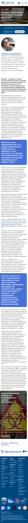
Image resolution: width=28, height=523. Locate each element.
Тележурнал (21, 494)
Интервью (20, 469)
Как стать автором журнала (3, 462)
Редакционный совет (4, 478)
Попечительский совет (5, 474)
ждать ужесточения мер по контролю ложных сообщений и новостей (13, 222)
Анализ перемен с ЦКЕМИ (22, 491)
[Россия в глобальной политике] (7, 3)
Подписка (12, 464)
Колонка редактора (20, 464)
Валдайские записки (21, 476)
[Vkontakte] (19, 508)
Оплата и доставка (12, 472)
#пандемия (5, 444)
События (12, 482)
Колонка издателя (20, 461)
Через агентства (13, 480)
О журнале (4, 458)
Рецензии (20, 474)
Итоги (11, 486)
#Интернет (4, 443)
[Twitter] (14, 508)
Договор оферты (14, 475)
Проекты (20, 479)
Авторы (3, 471)
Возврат (12, 478)
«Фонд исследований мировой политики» (4, 467)
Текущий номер (13, 462)
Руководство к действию (21, 488)
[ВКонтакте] (26, 451)
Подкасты (20, 485)
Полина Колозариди (11, 53)
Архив (11, 458)
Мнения (3, 20)
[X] (24, 451)
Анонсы (11, 484)
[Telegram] (8, 508)
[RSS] (25, 508)
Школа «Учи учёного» (21, 482)
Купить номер (13, 470)
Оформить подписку (12, 467)
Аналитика (21, 458)
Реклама (3, 486)
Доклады (20, 471)
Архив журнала (13, 460)
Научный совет (4, 481)
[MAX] (3, 508)
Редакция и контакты (4, 483)
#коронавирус (13, 443)
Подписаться (19, 32)
